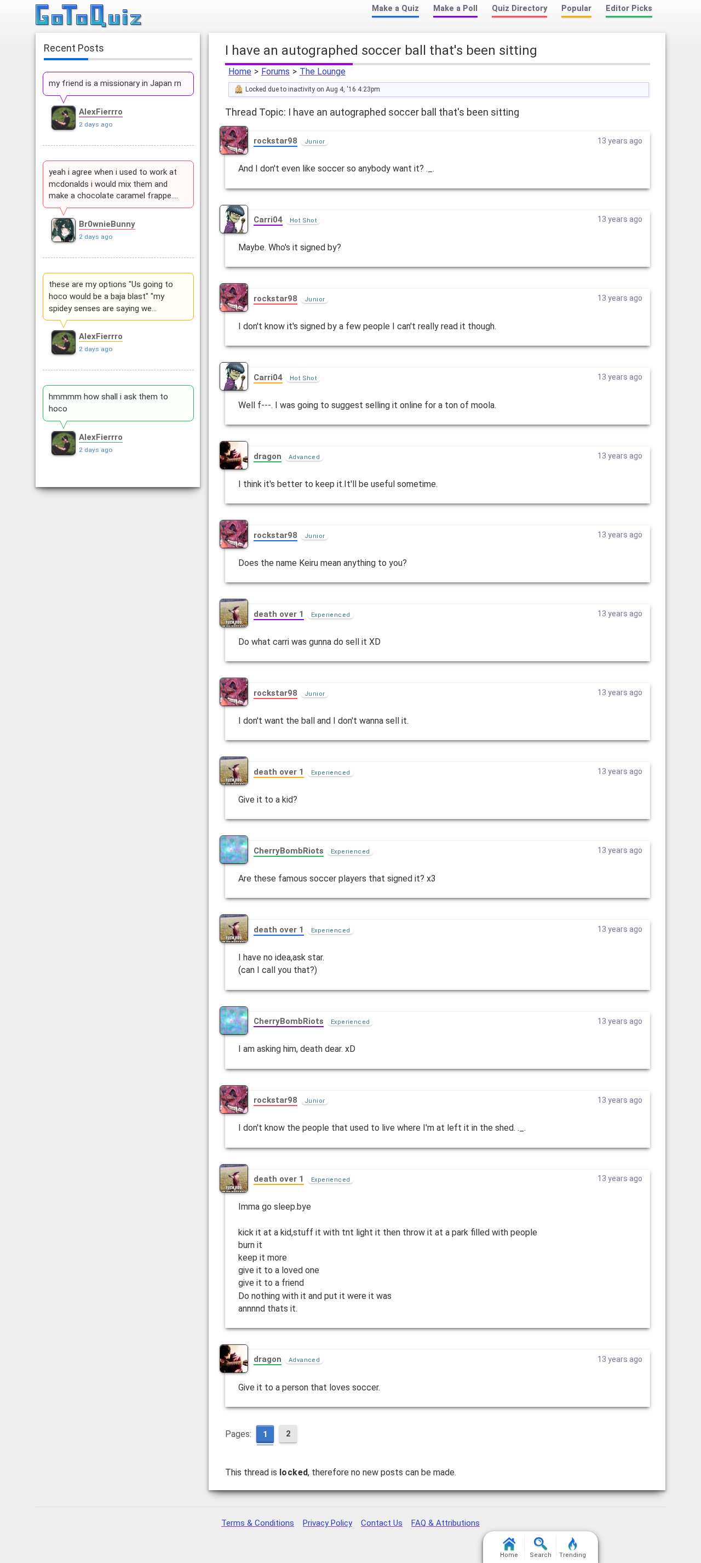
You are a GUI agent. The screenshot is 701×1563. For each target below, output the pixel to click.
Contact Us (382, 1523)
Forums (275, 71)
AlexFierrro (101, 112)
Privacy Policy (327, 1523)
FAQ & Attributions (445, 1523)
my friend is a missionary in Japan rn (115, 83)
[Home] (89, 16)
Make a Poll (455, 8)
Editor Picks (629, 8)
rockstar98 (275, 141)
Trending (572, 1555)
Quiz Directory (519, 8)
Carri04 (268, 220)
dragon (267, 456)
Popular (576, 8)
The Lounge (323, 71)
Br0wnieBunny (107, 224)
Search (540, 1555)
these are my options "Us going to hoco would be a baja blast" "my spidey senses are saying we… (111, 296)
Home (239, 71)
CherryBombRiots (289, 851)
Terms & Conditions (257, 1523)
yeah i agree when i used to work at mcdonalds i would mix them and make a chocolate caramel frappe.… (113, 184)
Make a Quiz (395, 8)
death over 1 (279, 614)
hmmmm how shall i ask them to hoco (108, 403)
